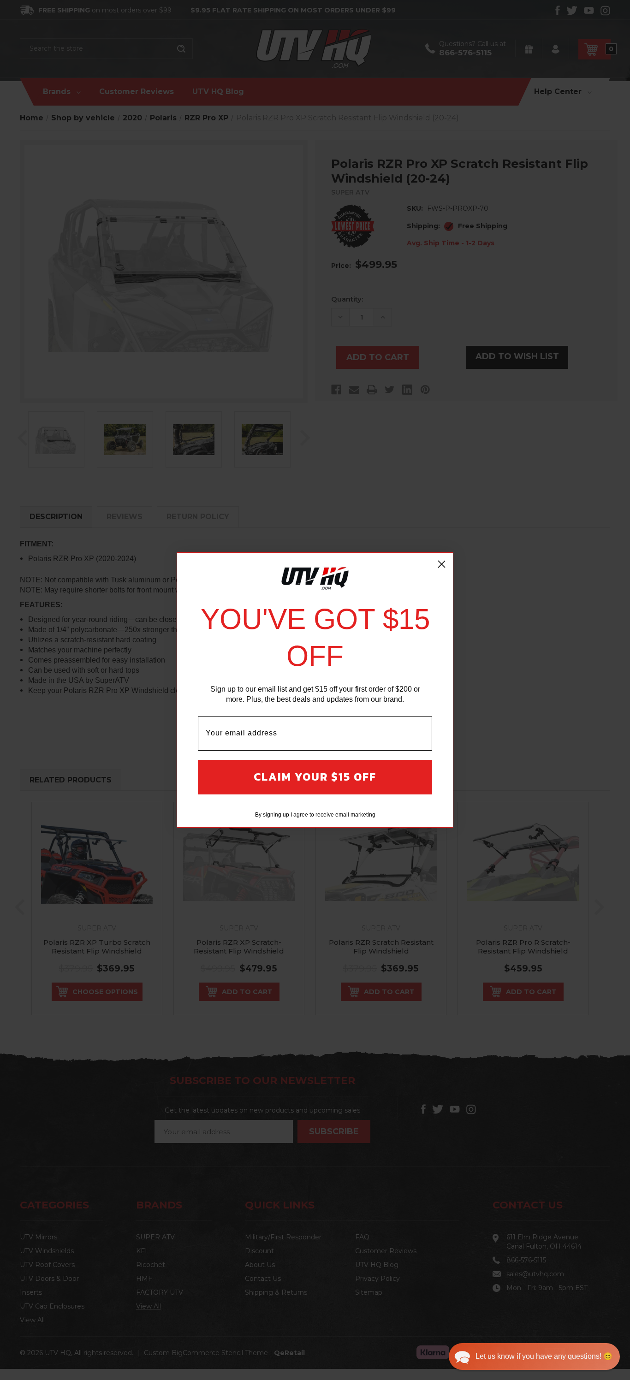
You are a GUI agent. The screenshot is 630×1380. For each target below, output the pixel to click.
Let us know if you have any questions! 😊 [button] (543, 1356)
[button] (534, 1356)
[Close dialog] (442, 564)
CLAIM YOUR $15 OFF (315, 777)
